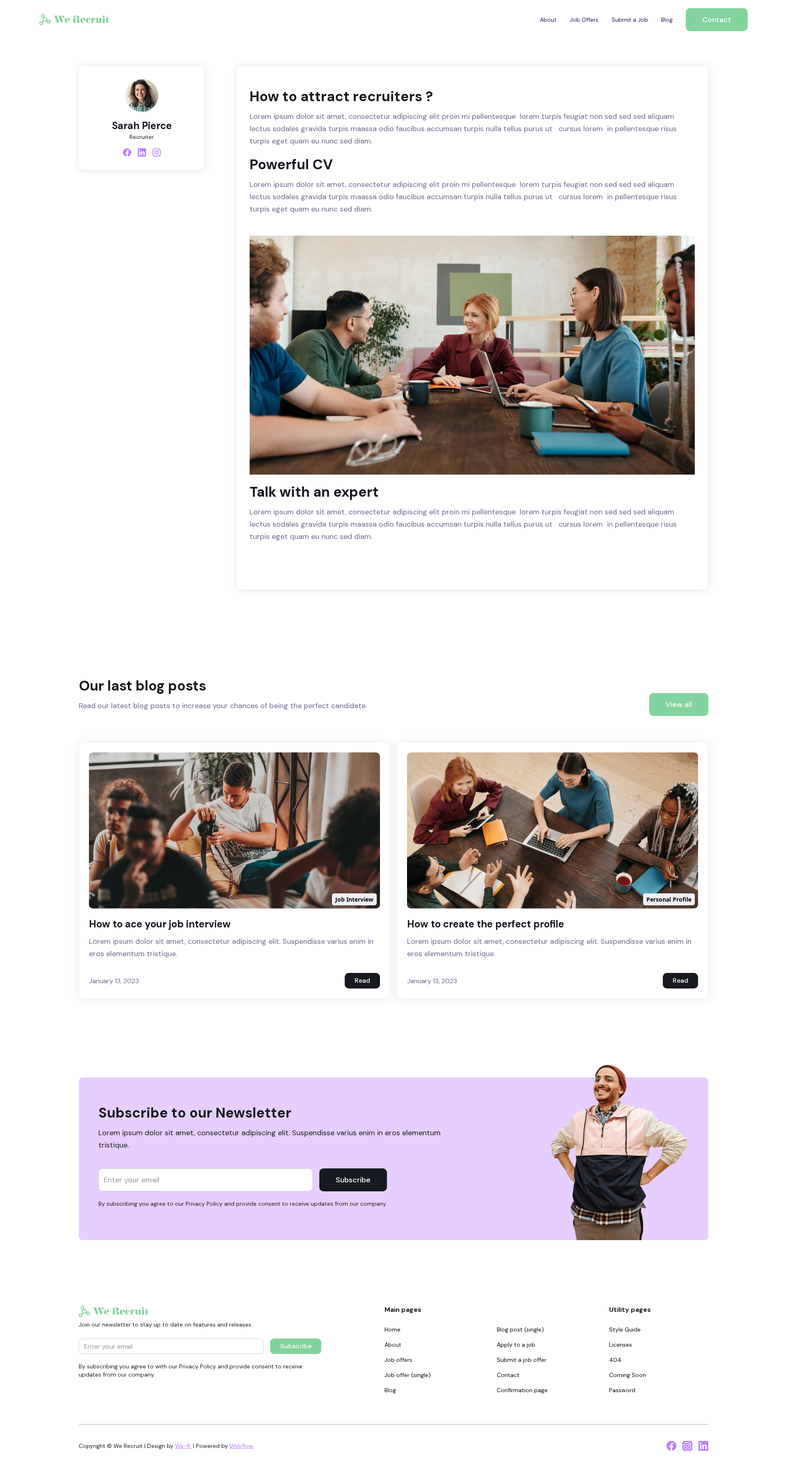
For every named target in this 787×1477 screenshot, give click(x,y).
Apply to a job (516, 1344)
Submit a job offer (521, 1359)
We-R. (183, 1446)
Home (392, 1329)
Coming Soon (627, 1375)
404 (615, 1359)
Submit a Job (630, 19)
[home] (74, 19)
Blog (667, 19)
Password (622, 1390)
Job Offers (584, 19)
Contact (716, 20)
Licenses (620, 1344)
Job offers (398, 1359)
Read (362, 980)
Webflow (241, 1446)
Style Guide (625, 1329)
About (548, 19)
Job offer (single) (407, 1375)
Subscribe (353, 1180)
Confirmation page (522, 1390)
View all (679, 704)
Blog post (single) (520, 1329)
